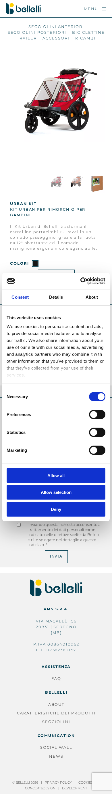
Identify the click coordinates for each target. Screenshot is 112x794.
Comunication (56, 735)
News (56, 756)
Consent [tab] (20, 296)
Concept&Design (40, 788)
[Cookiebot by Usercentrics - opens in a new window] (80, 281)
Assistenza (56, 667)
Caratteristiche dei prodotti (56, 713)
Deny (56, 509)
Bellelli (56, 692)
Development (74, 788)
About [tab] (92, 296)
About (56, 704)
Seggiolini (56, 721)
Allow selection (56, 492)
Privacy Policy (58, 782)
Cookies (85, 782)
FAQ (56, 678)
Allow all (56, 475)
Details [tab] (56, 296)
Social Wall (56, 747)
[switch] (97, 414)
